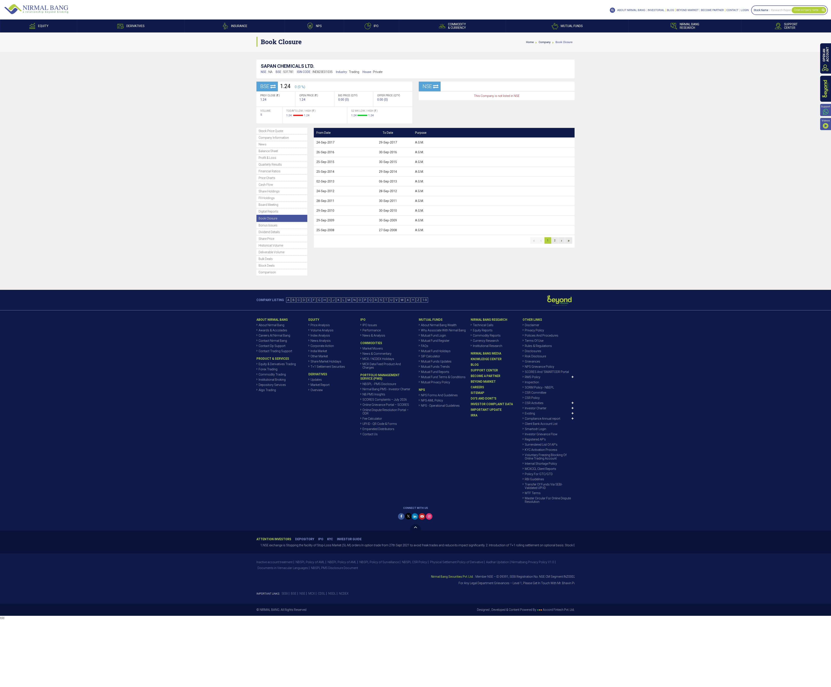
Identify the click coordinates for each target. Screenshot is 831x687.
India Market (319, 351)
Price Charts (267, 178)
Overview (317, 390)
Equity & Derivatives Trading (277, 364)
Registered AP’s (535, 439)
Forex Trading (268, 369)
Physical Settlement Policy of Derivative (456, 562)
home (530, 42)
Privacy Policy (534, 330)
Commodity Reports (487, 335)
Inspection (532, 382)
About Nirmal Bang (271, 325)
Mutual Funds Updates (436, 361)
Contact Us (370, 434)
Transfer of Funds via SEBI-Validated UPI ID (543, 486)
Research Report (781, 10)
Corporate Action (322, 346)
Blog (670, 10)
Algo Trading (267, 390)
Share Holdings (269, 191)
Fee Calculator (372, 418)
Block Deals (267, 265)
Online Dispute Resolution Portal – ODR (385, 411)
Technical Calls (483, 325)
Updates (316, 379)
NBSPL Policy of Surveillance (379, 562)
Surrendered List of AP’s (541, 444)
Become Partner (712, 10)
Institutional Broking (272, 379)
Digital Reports (268, 211)
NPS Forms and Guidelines (439, 395)
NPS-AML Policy (432, 400)
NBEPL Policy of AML (342, 562)
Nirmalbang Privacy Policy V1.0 (532, 562)
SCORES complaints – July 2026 (384, 399)
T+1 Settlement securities (328, 366)
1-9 (424, 300)
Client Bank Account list (541, 424)
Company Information (274, 137)
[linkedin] (415, 516)
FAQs (424, 346)
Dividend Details (269, 232)
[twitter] (408, 516)
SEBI (285, 593)
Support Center (484, 370)
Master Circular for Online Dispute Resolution (548, 500)
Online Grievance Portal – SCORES (385, 404)
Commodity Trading (272, 374)
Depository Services (272, 385)
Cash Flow (266, 184)
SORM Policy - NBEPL (539, 387)
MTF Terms (533, 493)
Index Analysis (320, 335)
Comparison (267, 272)
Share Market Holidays (326, 361)
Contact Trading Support (275, 351)
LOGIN (745, 10)
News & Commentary (376, 353)
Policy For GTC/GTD (539, 474)
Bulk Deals (266, 259)
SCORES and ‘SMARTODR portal (547, 372)
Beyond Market (687, 10)
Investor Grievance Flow (541, 434)
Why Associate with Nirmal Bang (443, 330)
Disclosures (533, 351)
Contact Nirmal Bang (273, 340)
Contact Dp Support (272, 346)
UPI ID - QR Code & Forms (379, 424)
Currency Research (486, 340)
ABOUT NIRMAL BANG (631, 10)
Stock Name (761, 10)
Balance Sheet (268, 151)
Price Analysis (320, 325)
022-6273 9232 (572, 583)
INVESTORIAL (656, 10)
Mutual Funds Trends (435, 366)
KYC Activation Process (541, 450)
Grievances (532, 361)
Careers (477, 387)
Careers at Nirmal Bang (274, 335)
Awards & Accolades (273, 330)
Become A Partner (485, 376)
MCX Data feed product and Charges (381, 365)
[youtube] (422, 516)
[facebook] (401, 516)
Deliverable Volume (271, 252)
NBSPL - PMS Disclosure (379, 384)
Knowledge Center (486, 359)
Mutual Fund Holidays (436, 351)
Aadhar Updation (497, 562)
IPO (320, 539)
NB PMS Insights (373, 394)
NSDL (332, 593)
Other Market (319, 356)
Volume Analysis (322, 330)
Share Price (266, 238)
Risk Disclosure (535, 356)
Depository (304, 539)
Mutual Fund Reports (435, 372)
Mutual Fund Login (433, 335)
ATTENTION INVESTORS (273, 539)
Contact (732, 10)
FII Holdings (267, 198)
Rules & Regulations (538, 346)
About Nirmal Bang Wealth (439, 325)
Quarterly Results (270, 164)
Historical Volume (271, 245)
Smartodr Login (535, 429)
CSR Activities (534, 403)
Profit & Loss (267, 158)
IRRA (474, 415)
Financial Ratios (269, 171)
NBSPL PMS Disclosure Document (334, 567)
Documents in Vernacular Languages (283, 567)
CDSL (321, 593)
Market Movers (372, 348)
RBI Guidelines (534, 479)
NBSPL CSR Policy (414, 562)
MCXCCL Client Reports (540, 469)
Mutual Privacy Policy (435, 382)
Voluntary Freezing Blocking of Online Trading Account (546, 456)
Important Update (486, 409)
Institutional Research (487, 346)
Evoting (530, 413)
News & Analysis (373, 335)
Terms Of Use (534, 340)
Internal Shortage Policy (541, 463)
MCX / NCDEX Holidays (378, 359)
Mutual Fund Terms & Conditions (443, 377)
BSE (293, 593)
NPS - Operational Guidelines (440, 405)
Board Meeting (268, 204)
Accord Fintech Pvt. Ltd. (559, 609)
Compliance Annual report (542, 418)
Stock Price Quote (271, 131)
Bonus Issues (268, 225)
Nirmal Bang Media (486, 353)
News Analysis (321, 340)
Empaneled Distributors (378, 429)
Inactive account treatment (274, 562)
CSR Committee (535, 392)
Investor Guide (349, 539)
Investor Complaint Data (492, 404)
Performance (371, 330)
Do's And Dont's (483, 398)
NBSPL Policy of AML (310, 562)
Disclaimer (532, 325)
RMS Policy (532, 377)
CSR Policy (532, 398)
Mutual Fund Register (435, 340)
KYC (330, 539)
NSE (302, 593)
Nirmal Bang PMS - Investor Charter (386, 389)
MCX (311, 593)
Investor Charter (535, 408)
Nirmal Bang (36, 9)
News (262, 144)
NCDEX (344, 593)
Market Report (320, 385)
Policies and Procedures (541, 335)
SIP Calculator (430, 356)
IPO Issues (369, 325)
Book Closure (268, 218)
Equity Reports (483, 330)
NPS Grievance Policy (539, 366)
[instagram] (429, 516)
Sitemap (477, 393)
